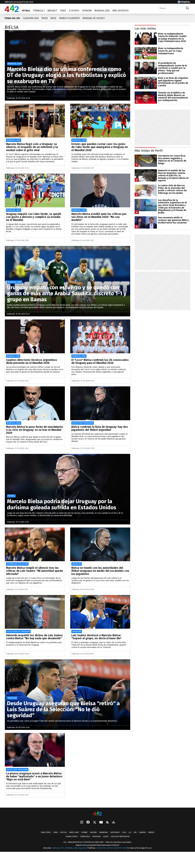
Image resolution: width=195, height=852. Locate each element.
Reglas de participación (120, 836)
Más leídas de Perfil (149, 151)
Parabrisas (103, 832)
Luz (130, 832)
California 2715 (58, 848)
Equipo (106, 836)
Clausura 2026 (31, 18)
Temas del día (12, 18)
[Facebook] (88, 822)
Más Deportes (120, 10)
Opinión (87, 10)
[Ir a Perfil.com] (183, 2)
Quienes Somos (72, 836)
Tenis (63, 10)
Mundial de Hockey (94, 18)
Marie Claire (74, 832)
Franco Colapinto (69, 18)
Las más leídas (145, 28)
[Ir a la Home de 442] (12, 11)
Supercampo (115, 832)
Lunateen (142, 832)
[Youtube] (101, 822)
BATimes (151, 832)
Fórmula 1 (39, 10)
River (45, 18)
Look (124, 832)
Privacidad (97, 836)
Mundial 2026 (102, 10)
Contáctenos (85, 836)
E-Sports (74, 10)
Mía (135, 832)
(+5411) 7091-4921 (103, 848)
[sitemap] (113, 822)
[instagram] (81, 822)
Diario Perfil (46, 832)
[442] (97, 813)
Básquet (52, 10)
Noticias (63, 832)
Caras (55, 832)
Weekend (93, 832)
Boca (53, 18)
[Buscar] (187, 8)
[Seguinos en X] (94, 822)
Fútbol (26, 10)
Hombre (84, 832)
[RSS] (107, 822)
